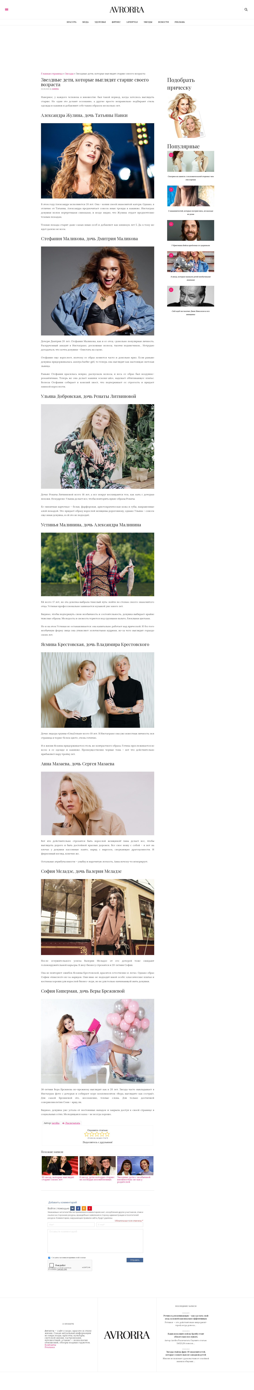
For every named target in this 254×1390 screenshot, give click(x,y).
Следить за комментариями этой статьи (69, 1257)
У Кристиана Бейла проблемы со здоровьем (190, 245)
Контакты (50, 1344)
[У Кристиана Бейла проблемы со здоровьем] (190, 230)
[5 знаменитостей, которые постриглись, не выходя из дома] (190, 195)
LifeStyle (132, 22)
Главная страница (52, 73)
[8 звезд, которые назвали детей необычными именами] (190, 261)
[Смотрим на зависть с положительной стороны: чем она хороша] (190, 161)
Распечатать (72, 1122)
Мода (85, 22)
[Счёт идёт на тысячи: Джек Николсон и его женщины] (190, 296)
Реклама (180, 22)
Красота (71, 22)
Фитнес (116, 22)
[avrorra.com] (21, 9)
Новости (163, 22)
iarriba (55, 89)
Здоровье (100, 22)
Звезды (148, 22)
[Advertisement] (127, 47)
